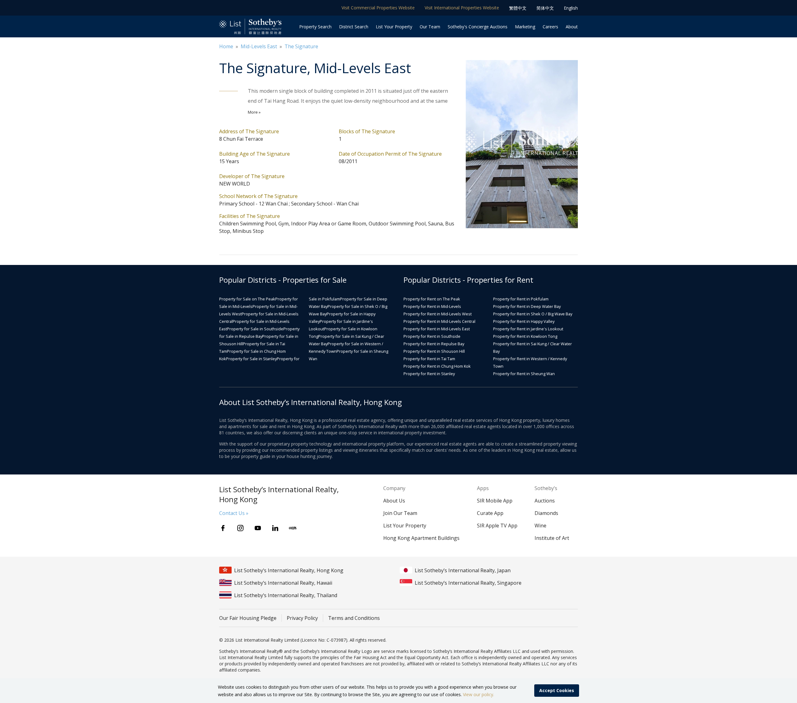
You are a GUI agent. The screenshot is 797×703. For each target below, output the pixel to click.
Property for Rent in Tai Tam (429, 358)
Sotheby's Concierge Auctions (477, 27)
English (571, 8)
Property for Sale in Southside (255, 329)
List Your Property (394, 27)
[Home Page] (250, 27)
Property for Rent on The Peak (431, 299)
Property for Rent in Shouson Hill (434, 351)
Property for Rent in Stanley (429, 373)
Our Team (430, 27)
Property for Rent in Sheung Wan (524, 373)
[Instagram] (240, 528)
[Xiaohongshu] (292, 528)
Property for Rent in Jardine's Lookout (528, 329)
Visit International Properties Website (462, 8)
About (572, 27)
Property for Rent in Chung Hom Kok (437, 366)
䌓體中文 (517, 8)
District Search (353, 27)
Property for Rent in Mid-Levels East (436, 329)
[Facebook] (223, 528)
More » (254, 112)
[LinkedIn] (275, 528)
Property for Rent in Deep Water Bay (527, 306)
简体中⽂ (545, 8)
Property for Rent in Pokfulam (521, 299)
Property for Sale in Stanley (251, 358)
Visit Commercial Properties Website (378, 8)
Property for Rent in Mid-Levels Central (439, 321)
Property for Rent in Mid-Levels (432, 306)
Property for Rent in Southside (431, 336)
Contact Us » (233, 513)
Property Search (315, 27)
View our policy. (478, 694)
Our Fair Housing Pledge (247, 618)
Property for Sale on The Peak (247, 299)
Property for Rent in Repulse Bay (433, 344)
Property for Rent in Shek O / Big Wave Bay (532, 314)
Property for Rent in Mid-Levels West (437, 314)
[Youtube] (258, 528)
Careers (550, 27)
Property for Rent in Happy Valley (523, 321)
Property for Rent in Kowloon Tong (525, 336)
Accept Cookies (556, 690)
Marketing (525, 27)
